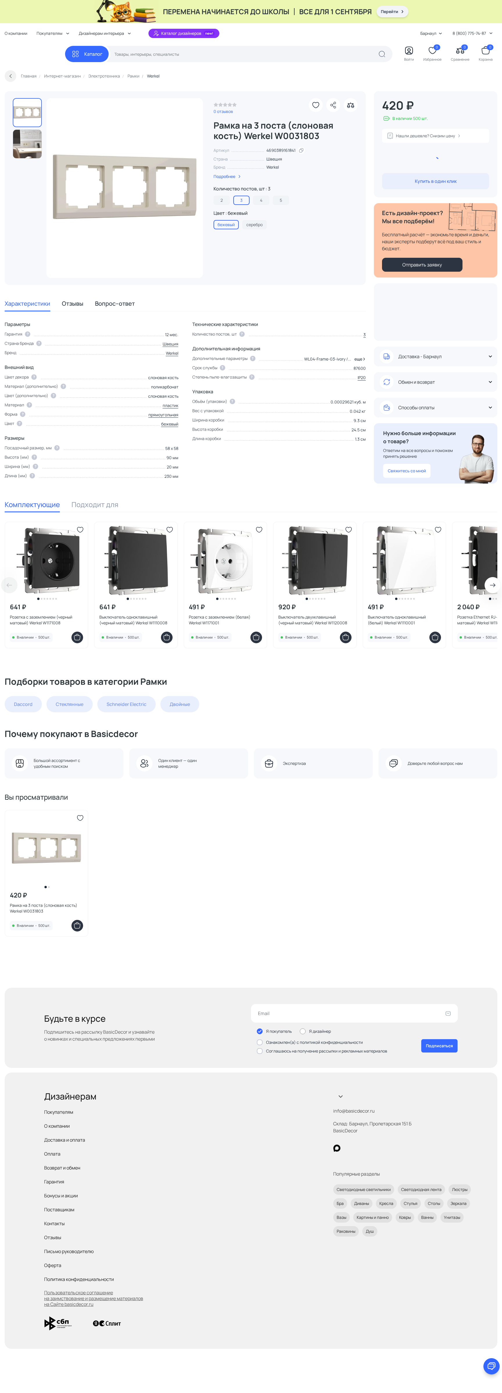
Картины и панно (373, 1217)
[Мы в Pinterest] (348, 1148)
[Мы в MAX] (336, 1148)
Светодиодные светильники (364, 1189)
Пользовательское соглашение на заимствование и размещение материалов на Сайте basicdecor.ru (93, 1298)
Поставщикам (59, 1209)
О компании (16, 33)
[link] (225, 106)
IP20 (362, 377)
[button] (359, 359)
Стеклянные (69, 704)
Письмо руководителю (69, 1251)
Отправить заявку (422, 265)
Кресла (386, 1203)
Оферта (52, 1265)
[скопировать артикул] (301, 150)
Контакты (54, 1223)
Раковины (346, 1231)
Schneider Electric (126, 704)
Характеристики (27, 303)
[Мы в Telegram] (384, 1148)
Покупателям (58, 1112)
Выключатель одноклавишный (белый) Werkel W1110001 (397, 620)
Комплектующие (32, 504)
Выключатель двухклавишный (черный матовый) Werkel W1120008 (312, 620)
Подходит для (95, 504)
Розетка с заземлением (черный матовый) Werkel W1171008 (41, 620)
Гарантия (54, 1181)
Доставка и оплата (64, 1140)
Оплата (52, 1154)
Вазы (341, 1217)
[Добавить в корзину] (77, 637)
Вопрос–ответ (115, 303)
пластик (170, 405)
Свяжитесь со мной (407, 470)
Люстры (459, 1189)
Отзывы (72, 303)
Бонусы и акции (61, 1195)
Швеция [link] (274, 159)
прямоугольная (163, 414)
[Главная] (35, 54)
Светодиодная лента (421, 1189)
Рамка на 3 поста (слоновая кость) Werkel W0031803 (43, 908)
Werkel (272, 167)
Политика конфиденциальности (79, 1279)
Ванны (427, 1217)
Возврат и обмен (62, 1168)
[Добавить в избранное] (316, 105)
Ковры (405, 1217)
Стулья (410, 1203)
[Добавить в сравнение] (351, 105)
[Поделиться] (333, 105)
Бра (340, 1203)
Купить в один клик (436, 181)
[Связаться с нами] (491, 1366)
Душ (370, 1231)
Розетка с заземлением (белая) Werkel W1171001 (219, 620)
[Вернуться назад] (10, 76)
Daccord (23, 704)
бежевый (169, 424)
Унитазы (452, 1217)
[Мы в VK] (360, 1148)
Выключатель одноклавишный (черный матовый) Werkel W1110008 (133, 620)
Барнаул (428, 33)
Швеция (170, 344)
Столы (434, 1203)
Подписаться (439, 1045)
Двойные (180, 704)
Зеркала (459, 1203)
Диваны (361, 1203)
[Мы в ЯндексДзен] (372, 1148)
